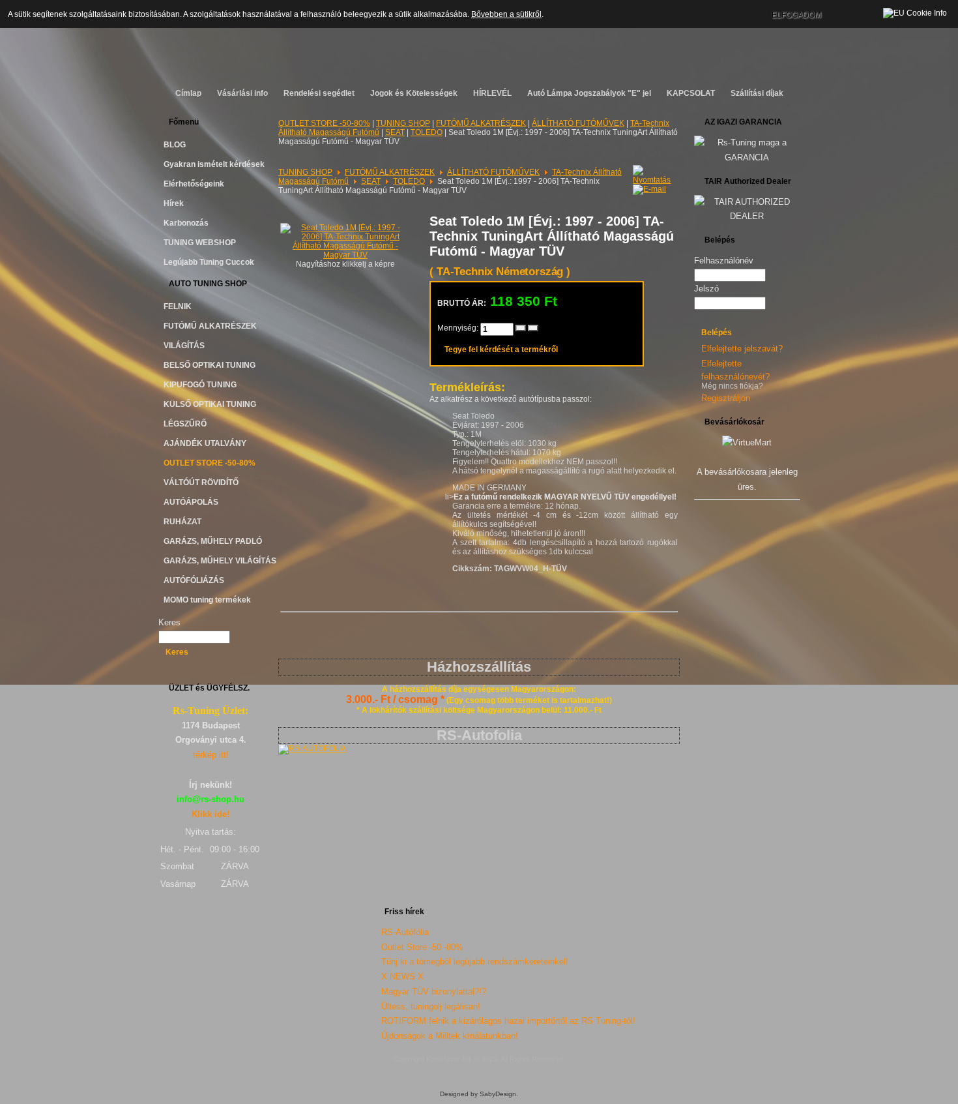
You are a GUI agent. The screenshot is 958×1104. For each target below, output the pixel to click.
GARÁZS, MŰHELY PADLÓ (213, 541)
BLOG (175, 144)
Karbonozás (186, 223)
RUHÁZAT (182, 521)
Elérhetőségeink (194, 183)
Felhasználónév (723, 260)
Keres (169, 622)
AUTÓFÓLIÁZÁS (194, 580)
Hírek (174, 203)
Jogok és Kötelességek (413, 93)
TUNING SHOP (403, 123)
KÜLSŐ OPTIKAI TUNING (210, 404)
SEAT (395, 132)
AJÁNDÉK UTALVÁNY (205, 443)
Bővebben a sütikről (506, 14)
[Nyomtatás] (653, 172)
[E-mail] (649, 187)
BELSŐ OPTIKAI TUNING (209, 365)
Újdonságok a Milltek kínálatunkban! (449, 1036)
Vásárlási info (242, 93)
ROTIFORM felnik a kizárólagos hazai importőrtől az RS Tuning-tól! (508, 1021)
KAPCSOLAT (691, 93)
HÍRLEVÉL (492, 93)
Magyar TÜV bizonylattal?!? (433, 991)
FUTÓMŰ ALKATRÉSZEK (210, 326)
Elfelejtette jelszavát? (742, 348)
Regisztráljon (725, 398)
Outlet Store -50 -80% (422, 947)
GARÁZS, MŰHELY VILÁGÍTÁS (216, 560)
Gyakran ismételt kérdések (214, 164)
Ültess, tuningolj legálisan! (430, 1006)
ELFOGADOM (796, 15)
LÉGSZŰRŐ (185, 423)
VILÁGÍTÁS (184, 345)
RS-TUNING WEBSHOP (479, 36)
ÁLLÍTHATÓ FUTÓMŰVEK (578, 123)
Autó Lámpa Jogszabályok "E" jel (589, 93)
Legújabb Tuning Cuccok (209, 262)
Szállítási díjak (757, 93)
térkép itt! (211, 755)
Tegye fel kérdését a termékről (501, 349)
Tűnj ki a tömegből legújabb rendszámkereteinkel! (474, 961)
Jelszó (706, 288)
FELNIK (178, 306)
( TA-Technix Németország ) (499, 271)
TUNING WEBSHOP (200, 242)
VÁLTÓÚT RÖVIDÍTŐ (201, 482)
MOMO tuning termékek (207, 599)
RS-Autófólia (405, 932)
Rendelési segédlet (319, 93)
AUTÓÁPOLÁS (191, 502)
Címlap (188, 93)
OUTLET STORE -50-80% (209, 463)
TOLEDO (427, 132)
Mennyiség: (458, 328)
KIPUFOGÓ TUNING (200, 384)
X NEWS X (402, 976)
